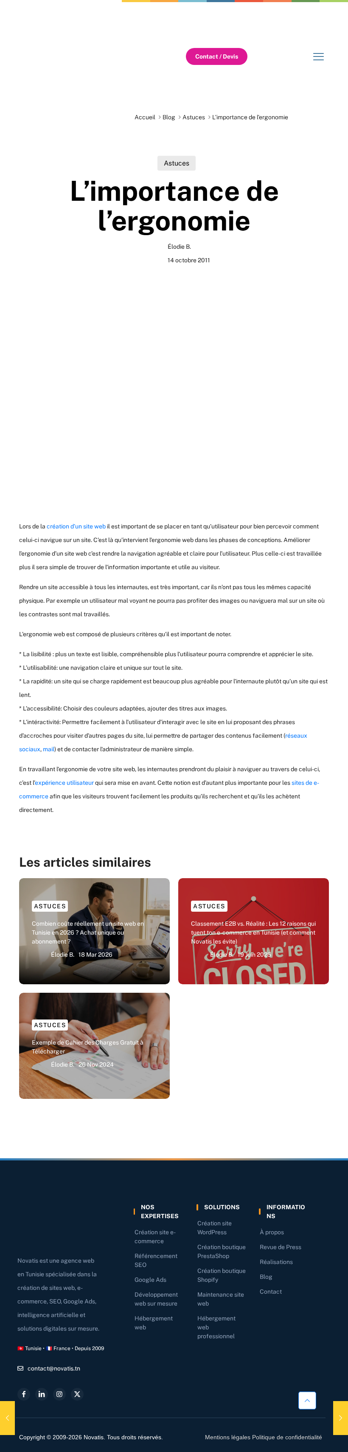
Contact (271, 1291)
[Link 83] (23, 1394)
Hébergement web (154, 1323)
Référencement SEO (156, 1260)
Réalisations (276, 1261)
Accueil (145, 117)
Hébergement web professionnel (216, 1327)
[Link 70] (7, 1418)
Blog (169, 117)
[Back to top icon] (307, 1400)
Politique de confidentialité (287, 1437)
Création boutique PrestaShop (221, 1251)
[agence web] (70, 56)
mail (48, 749)
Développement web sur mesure (156, 1299)
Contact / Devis (216, 56)
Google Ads (150, 1279)
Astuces (193, 117)
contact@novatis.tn (54, 1368)
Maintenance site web (220, 1299)
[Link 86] (77, 1394)
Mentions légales (227, 1437)
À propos (272, 1232)
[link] (70, 56)
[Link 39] (318, 56)
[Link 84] (41, 1394)
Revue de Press (280, 1247)
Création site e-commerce (155, 1236)
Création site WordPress (214, 1228)
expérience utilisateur (64, 782)
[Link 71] (340, 1418)
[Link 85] (59, 1394)
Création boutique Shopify (221, 1275)
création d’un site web (76, 526)
